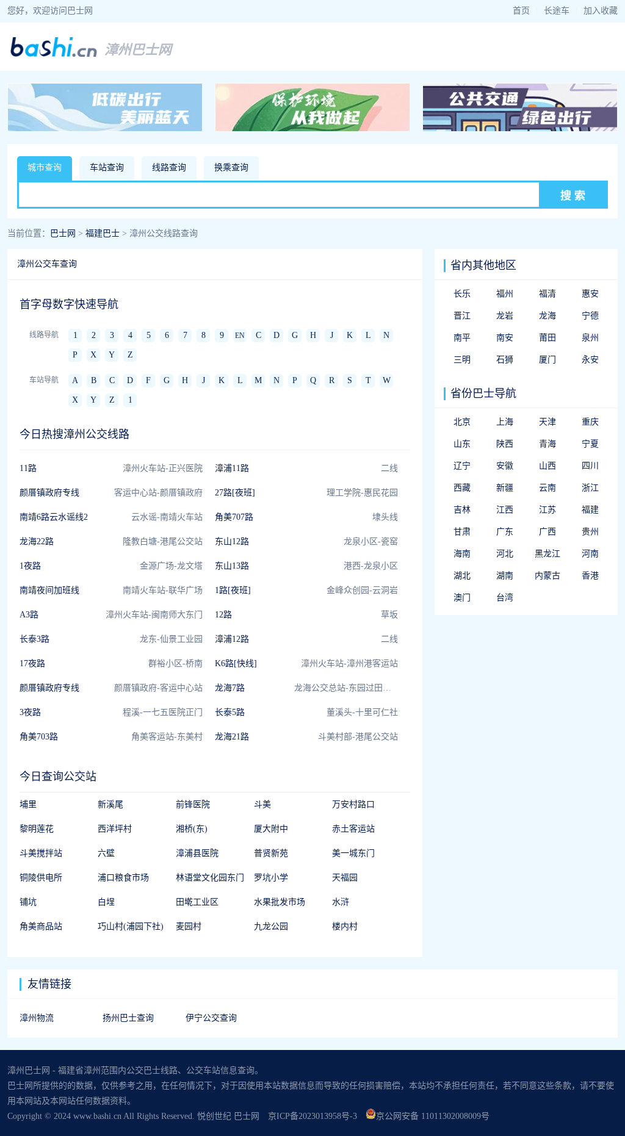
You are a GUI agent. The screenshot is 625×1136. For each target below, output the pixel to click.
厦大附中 (271, 828)
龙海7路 (230, 687)
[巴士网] (53, 55)
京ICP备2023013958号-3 (312, 1116)
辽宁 (462, 465)
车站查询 (107, 167)
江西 (504, 509)
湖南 (504, 575)
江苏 (547, 509)
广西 (547, 531)
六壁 (106, 853)
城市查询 (44, 167)
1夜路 (30, 565)
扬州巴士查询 (128, 1018)
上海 (504, 421)
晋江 (462, 315)
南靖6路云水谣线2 (54, 517)
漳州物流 (37, 1018)
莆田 (547, 337)
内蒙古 (547, 575)
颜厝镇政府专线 (49, 492)
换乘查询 (231, 167)
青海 (547, 443)
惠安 (590, 293)
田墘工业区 (197, 902)
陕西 (504, 443)
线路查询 (169, 167)
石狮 (504, 359)
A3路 (29, 614)
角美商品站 (41, 926)
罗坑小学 (271, 877)
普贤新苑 (271, 853)
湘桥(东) (192, 828)
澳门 (462, 597)
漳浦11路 (232, 468)
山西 (547, 465)
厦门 (547, 359)
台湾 (504, 597)
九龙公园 (271, 926)
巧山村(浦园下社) (131, 926)
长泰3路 (34, 639)
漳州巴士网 (138, 49)
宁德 (590, 315)
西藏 (462, 487)
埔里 (28, 804)
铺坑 (28, 902)
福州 (504, 293)
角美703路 (39, 736)
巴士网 (63, 233)
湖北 (462, 575)
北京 (462, 421)
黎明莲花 (37, 828)
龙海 (547, 315)
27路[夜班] (235, 492)
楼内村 (345, 926)
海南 (462, 553)
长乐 (462, 293)
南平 (462, 337)
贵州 (590, 531)
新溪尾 (110, 804)
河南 (590, 553)
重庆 (590, 421)
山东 (462, 443)
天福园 (345, 877)
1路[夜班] (233, 590)
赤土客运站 (353, 828)
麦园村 (188, 926)
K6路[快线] (236, 663)
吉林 (462, 509)
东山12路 (232, 541)
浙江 (590, 487)
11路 (28, 468)
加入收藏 (600, 10)
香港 (590, 575)
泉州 (590, 337)
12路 (223, 614)
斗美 (262, 804)
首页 (521, 10)
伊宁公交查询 (211, 1018)
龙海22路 (37, 541)
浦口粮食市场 (123, 877)
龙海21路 (232, 736)
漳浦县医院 (197, 853)
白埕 (106, 902)
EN (240, 335)
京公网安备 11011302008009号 (433, 1116)
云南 (547, 487)
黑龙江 (547, 553)
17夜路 (32, 663)
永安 (590, 359)
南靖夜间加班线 (49, 590)
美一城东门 (353, 853)
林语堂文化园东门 (210, 877)
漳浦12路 (232, 639)
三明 (462, 359)
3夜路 (30, 712)
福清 (547, 293)
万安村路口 (353, 804)
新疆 (504, 487)
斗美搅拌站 (41, 853)
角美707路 (234, 517)
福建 (590, 509)
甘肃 (462, 531)
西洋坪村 (115, 828)
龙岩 (504, 315)
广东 (504, 531)
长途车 (556, 10)
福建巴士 (102, 233)
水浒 (340, 902)
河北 (504, 553)
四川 (590, 465)
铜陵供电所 (41, 877)
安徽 (504, 465)
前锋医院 (193, 804)
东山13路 (232, 565)
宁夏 (590, 443)
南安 (504, 337)
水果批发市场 (279, 902)
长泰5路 (230, 712)
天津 (547, 421)
